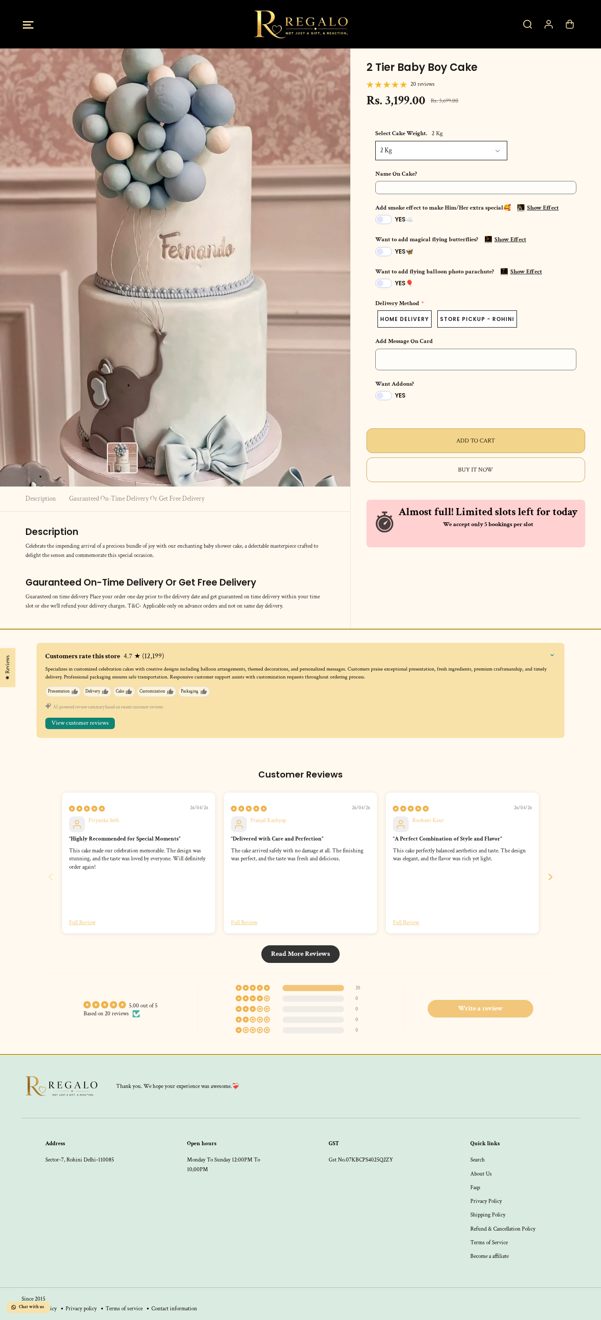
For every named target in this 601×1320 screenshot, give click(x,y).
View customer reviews (80, 723)
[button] (28, 24)
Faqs (475, 1187)
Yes (400, 395)
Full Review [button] (82, 922)
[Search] (527, 24)
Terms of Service (489, 1242)
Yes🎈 (404, 283)
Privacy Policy (486, 1201)
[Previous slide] (51, 877)
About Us (481, 1174)
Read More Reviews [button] (300, 954)
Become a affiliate (489, 1256)
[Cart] (569, 24)
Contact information (174, 1309)
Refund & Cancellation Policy (502, 1229)
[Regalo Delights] (300, 24)
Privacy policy (81, 1309)
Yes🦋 (404, 251)
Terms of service (124, 1309)
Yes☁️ (404, 219)
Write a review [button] (480, 1008)
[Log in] (548, 24)
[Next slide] (550, 877)
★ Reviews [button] (7, 667)
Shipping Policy (488, 1215)
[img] (87, 809)
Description (41, 498)
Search (477, 1160)
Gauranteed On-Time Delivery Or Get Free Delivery (137, 498)
